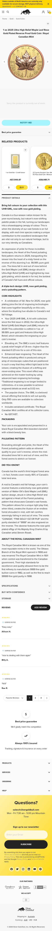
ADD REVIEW (40, 607)
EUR (35, 920)
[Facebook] (11, 869)
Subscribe (26, 844)
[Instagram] (23, 869)
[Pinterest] (40, 869)
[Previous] (4, 62)
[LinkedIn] (29, 869)
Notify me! (26, 122)
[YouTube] (34, 869)
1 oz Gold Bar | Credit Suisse (15, 173)
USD (30, 920)
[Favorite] (48, 23)
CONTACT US (21, 6)
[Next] (48, 62)
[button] (26, 132)
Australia (31, 917)
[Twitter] (17, 869)
